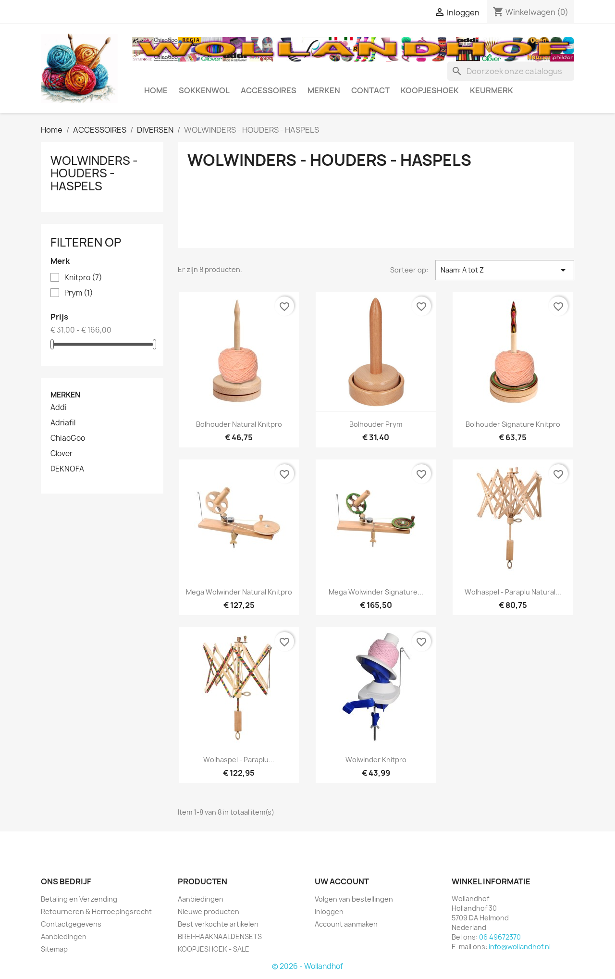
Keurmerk (491, 90)
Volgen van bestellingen (354, 899)
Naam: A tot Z (505, 270)
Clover (61, 454)
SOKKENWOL (204, 90)
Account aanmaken (346, 924)
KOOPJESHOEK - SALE (213, 949)
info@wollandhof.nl (520, 946)
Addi (58, 407)
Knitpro (83, 278)
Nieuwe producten (208, 911)
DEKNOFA (67, 469)
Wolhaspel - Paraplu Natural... (513, 591)
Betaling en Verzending (79, 899)
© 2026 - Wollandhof (307, 966)
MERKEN (324, 90)
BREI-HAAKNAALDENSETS (220, 936)
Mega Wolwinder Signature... (376, 591)
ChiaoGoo (67, 438)
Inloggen (329, 911)
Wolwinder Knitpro (375, 759)
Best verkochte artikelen (218, 924)
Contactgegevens (71, 924)
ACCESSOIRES (268, 90)
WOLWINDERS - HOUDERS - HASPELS (94, 173)
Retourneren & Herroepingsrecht (96, 911)
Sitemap (54, 949)
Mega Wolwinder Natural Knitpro (239, 591)
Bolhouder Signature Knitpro (513, 424)
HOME (156, 90)
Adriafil (62, 423)
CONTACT (370, 90)
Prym (78, 293)
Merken (65, 395)
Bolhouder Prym (375, 424)
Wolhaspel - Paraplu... (238, 759)
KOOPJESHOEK (430, 90)
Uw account (342, 881)
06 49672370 (500, 937)
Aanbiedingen (63, 936)
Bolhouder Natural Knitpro (239, 424)
